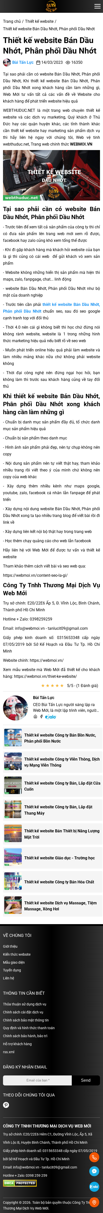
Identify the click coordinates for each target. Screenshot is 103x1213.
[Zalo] (51, 718)
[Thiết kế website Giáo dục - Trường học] (14, 857)
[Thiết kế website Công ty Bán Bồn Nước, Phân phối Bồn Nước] (14, 738)
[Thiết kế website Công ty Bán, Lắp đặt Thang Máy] (14, 810)
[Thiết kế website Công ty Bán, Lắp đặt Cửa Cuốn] (14, 786)
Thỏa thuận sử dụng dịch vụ (24, 1004)
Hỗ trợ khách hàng (17, 1044)
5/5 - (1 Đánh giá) (82, 685)
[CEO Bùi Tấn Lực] (15, 708)
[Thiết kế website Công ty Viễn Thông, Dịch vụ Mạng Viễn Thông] (14, 762)
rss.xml (8, 1052)
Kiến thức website (16, 954)
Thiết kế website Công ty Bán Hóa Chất (59, 882)
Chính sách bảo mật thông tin (26, 1020)
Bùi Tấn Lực (23, 62)
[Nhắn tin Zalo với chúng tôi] (94, 1187)
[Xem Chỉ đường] (94, 1202)
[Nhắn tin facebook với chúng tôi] (94, 1172)
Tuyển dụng (12, 970)
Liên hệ (8, 978)
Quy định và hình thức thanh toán (29, 1028)
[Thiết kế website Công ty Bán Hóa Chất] (14, 881)
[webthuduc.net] (35, 717)
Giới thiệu (10, 946)
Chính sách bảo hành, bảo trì (25, 1036)
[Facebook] (41, 717)
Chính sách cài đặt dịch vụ (23, 1012)
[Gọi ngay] (94, 1157)
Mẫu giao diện (14, 962)
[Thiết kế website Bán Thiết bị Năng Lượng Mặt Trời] (14, 834)
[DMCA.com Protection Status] (20, 1185)
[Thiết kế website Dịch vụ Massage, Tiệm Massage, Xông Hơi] (14, 905)
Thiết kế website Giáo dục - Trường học (59, 858)
